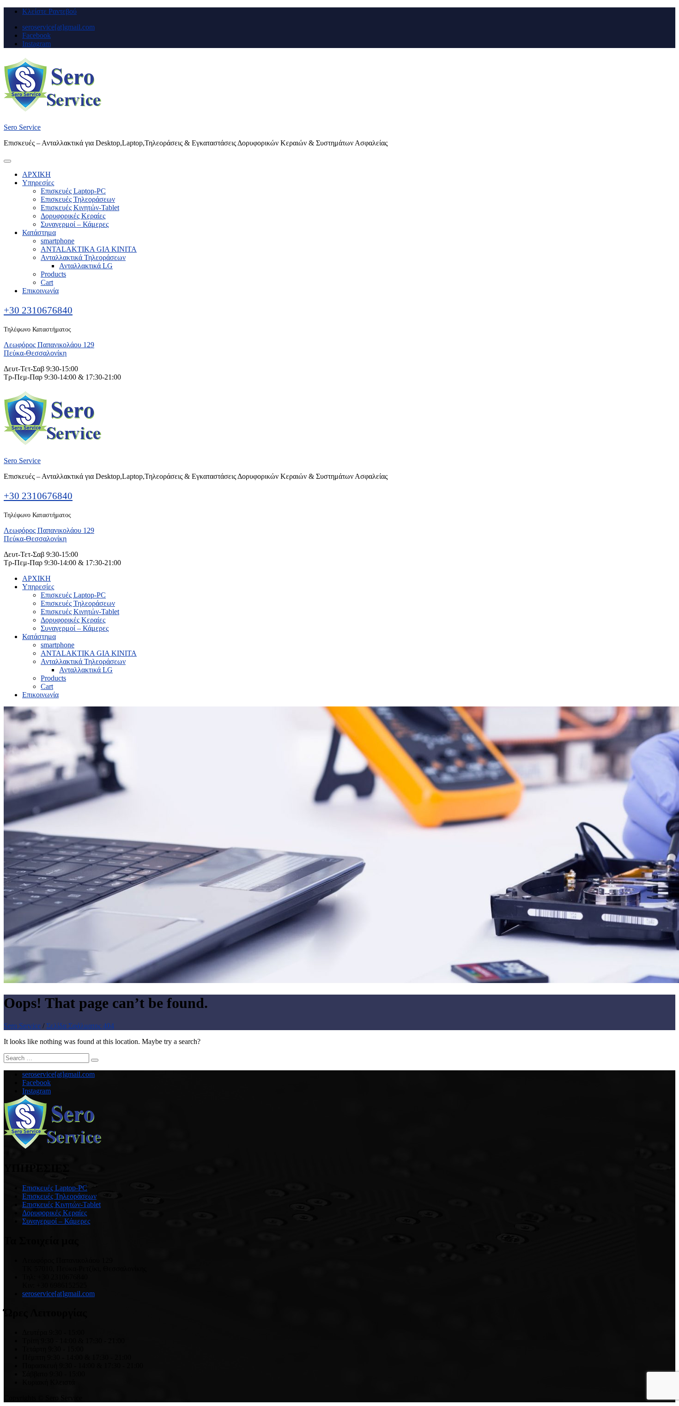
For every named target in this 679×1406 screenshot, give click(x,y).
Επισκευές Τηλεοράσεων (78, 199)
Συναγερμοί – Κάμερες (75, 224)
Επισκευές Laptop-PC (73, 191)
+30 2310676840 (38, 310)
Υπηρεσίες (38, 183)
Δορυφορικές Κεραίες (73, 216)
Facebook (36, 35)
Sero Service (22, 127)
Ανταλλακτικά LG (86, 266)
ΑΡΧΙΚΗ (36, 174)
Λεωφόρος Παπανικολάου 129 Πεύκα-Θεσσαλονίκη (49, 349)
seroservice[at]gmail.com (58, 27)
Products (53, 274)
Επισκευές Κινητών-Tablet (80, 207)
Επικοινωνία (40, 291)
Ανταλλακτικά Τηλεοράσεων (83, 257)
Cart (47, 282)
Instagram (36, 44)
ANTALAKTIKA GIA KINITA (89, 249)
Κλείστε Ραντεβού (49, 11)
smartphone (57, 241)
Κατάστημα (39, 232)
